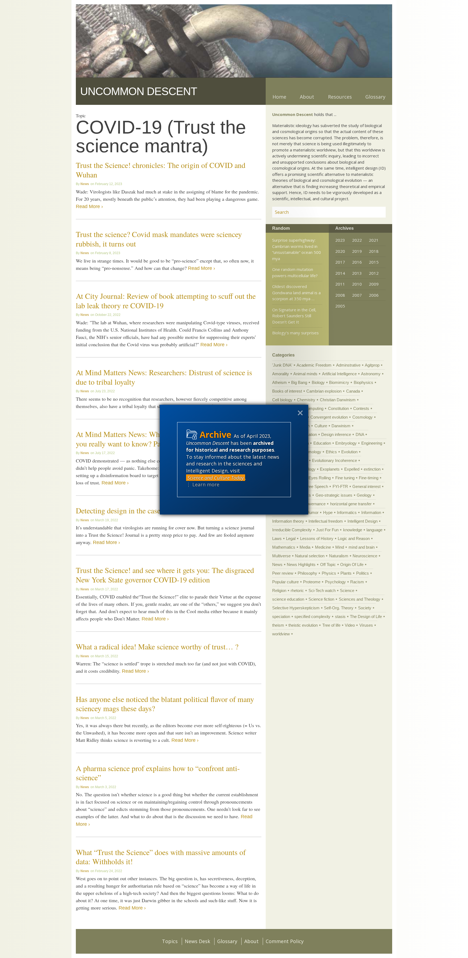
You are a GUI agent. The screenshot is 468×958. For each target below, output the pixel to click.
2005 (340, 306)
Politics (362, 573)
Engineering (371, 443)
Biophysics (363, 382)
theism (278, 625)
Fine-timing (368, 477)
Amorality (280, 373)
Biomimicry (339, 382)
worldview (281, 634)
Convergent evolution (329, 417)
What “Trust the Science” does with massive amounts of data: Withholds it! (161, 857)
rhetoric (297, 590)
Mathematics (283, 547)
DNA (360, 434)
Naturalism (338, 556)
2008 (340, 295)
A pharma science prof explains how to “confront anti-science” (158, 773)
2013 (357, 273)
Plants (346, 573)
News (84, 184)
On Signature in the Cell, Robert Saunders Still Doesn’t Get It (294, 316)
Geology (364, 495)
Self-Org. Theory (338, 608)
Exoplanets (330, 469)
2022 (357, 240)
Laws (277, 538)
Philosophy (307, 573)
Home (279, 96)
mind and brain (362, 547)
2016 (357, 262)
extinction (372, 469)
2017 (340, 262)
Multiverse (281, 556)
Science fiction (321, 599)
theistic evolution (303, 625)
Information (371, 512)
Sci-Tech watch (322, 590)
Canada (353, 391)
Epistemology (309, 451)
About (307, 96)
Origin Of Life (351, 564)
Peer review (282, 573)
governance (315, 503)
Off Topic (328, 564)
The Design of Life (366, 616)
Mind (339, 547)
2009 (374, 284)
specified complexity (312, 616)
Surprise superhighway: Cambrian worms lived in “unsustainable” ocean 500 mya (296, 249)
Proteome (311, 582)
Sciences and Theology (359, 599)
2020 (340, 251)
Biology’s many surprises (295, 332)
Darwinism (341, 425)
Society (364, 608)
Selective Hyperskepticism (296, 608)
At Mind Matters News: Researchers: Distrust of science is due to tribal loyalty (164, 377)
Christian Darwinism (338, 399)
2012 (374, 273)
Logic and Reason (354, 538)
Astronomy (371, 373)
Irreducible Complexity (292, 529)
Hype (328, 512)
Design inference (336, 434)
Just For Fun (327, 529)
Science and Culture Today (215, 477)
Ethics (331, 451)
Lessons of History (316, 538)
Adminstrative (348, 365)
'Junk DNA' (282, 365)
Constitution (338, 408)
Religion (279, 590)
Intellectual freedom (325, 521)
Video (350, 625)
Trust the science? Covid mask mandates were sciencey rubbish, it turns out (159, 239)
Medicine (323, 547)
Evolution (349, 451)
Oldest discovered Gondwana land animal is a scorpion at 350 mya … (296, 292)
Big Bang (299, 382)
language (374, 529)
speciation (281, 616)
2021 (374, 240)
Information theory (288, 521)
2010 (357, 284)
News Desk (197, 941)
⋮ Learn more (202, 484)
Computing (313, 408)
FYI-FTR (340, 486)
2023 (340, 240)
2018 (374, 251)
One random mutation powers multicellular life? (295, 272)
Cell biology (282, 399)
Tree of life (331, 625)
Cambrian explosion (324, 391)
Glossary (375, 96)
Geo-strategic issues (334, 495)
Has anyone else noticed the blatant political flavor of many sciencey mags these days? (165, 704)
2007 (357, 295)
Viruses (366, 625)
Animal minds (305, 373)
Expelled (351, 469)
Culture (320, 425)
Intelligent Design (362, 521)
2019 (357, 251)
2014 (340, 273)
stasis (340, 616)
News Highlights (301, 564)
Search (375, 212)
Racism (357, 582)
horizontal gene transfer (351, 503)
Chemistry (306, 399)
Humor (312, 512)
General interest (366, 486)
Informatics (347, 512)
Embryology (346, 443)
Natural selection (309, 556)
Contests (361, 408)
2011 (340, 284)
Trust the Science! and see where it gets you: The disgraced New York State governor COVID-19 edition (165, 575)
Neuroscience (365, 556)
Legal (290, 538)
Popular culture (285, 582)
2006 (374, 295)
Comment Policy (285, 941)
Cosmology (362, 417)
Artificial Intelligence (339, 373)
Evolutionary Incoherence (334, 460)
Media (305, 547)
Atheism (279, 382)
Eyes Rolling (319, 477)
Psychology (335, 582)
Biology (318, 382)
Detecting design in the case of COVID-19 (140, 510)
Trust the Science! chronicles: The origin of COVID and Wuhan (160, 170)
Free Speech (316, 486)
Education (322, 443)
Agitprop (372, 365)
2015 (374, 262)
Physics (329, 573)
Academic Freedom (314, 365)
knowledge (352, 529)
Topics (170, 941)
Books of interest (287, 391)
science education (288, 599)
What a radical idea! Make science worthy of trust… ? (157, 646)
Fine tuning (345, 477)
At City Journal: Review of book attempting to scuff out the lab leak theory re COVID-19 (166, 300)
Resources (340, 96)
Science (347, 590)
